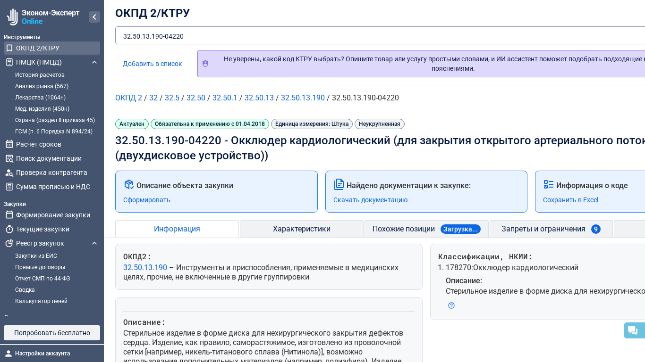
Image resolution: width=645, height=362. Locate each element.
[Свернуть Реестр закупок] (94, 243)
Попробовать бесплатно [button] (52, 333)
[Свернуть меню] (94, 17)
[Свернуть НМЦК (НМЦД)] (94, 62)
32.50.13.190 (146, 267)
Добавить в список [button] (152, 63)
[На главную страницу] (42, 16)
